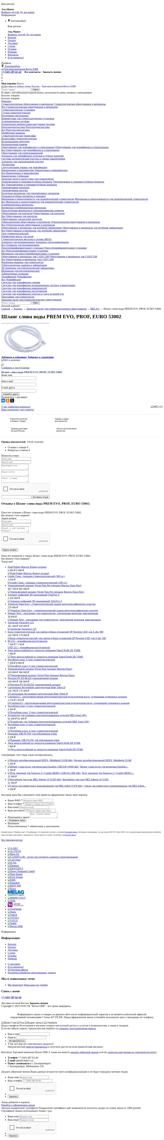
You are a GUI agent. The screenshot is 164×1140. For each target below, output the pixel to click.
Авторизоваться (17, 1041)
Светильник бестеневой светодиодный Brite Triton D (36, 687)
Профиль (6, 63)
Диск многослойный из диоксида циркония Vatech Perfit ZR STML (44, 743)
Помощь (12, 958)
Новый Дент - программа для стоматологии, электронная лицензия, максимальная (53, 613)
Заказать (13, 1096)
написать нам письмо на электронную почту (132, 1052)
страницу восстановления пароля (77, 1028)
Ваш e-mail (13, 1034)
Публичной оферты (71, 832)
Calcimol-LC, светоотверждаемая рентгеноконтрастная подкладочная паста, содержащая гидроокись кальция (67, 696)
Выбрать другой (10, 12)
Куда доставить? (16, 810)
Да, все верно (27, 12)
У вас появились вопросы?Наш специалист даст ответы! (17, 408)
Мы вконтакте (15, 985)
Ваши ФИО (15, 800)
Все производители (12, 840)
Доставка (13, 950)
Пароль (12, 1037)
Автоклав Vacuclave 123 (21, 622)
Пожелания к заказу (18, 817)
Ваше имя (13, 1077)
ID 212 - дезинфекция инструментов (27, 641)
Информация (8, 15)
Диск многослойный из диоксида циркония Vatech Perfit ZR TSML (44, 650)
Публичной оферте (69, 835)
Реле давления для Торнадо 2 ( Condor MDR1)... (108, 773)
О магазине (14, 964)
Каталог (12, 944)
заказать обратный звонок (84, 1052)
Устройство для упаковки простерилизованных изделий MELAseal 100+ (47, 715)
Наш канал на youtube (36, 985)
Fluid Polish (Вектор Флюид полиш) (27, 567)
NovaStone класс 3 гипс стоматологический (31, 706)
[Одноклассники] (8, 400)
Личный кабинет (10, 306)
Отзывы (12, 955)
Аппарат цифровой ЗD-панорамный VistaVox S (33, 594)
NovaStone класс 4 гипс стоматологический (31, 724)
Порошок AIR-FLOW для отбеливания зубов (32, 733)
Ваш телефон (16, 803)
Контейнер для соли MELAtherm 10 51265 (86, 779)
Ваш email (13, 807)
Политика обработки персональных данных (32, 972)
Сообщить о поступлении (15, 367)
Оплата (12, 947)
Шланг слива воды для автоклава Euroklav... (104, 766)
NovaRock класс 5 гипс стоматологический (31, 659)
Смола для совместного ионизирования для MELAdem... (115, 785)
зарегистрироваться (36, 1046)
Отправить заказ (17, 820)
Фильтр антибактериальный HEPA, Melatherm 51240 (102, 760)
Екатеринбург (18, 20)
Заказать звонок (52, 72)
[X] (12, 400)
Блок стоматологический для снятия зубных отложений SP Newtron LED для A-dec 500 (55, 631)
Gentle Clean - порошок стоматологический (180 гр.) (36, 576)
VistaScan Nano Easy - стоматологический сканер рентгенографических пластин (51, 604)
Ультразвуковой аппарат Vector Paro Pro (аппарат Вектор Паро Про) (44, 585)
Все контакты (33, 72)
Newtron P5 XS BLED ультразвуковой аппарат (33, 678)
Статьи (11, 952)
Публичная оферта (18, 969)
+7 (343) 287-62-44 (11, 72)
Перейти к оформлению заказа (18, 1105)
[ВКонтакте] (3, 400)
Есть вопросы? (16, 967)
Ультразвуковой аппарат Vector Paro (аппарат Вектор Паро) (40, 669)
